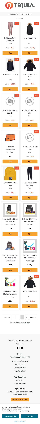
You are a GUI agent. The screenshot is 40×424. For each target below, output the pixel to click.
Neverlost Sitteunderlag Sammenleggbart (10, 149)
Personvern (20, 380)
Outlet (22, 18)
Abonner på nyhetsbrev (20, 399)
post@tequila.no (20, 371)
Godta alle (30, 416)
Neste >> (33, 317)
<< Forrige (6, 317)
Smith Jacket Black (30, 291)
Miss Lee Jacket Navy (10, 74)
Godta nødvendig (10, 416)
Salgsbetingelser (20, 383)
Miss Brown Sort (30, 38)
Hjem (17, 18)
